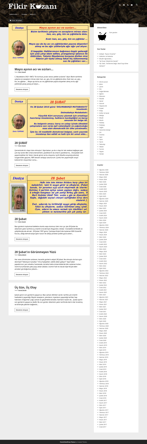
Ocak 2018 (102, 398)
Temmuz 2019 (104, 355)
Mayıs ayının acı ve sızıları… (49, 44)
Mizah (101, 118)
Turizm (101, 149)
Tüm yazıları (113, 32)
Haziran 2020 (103, 328)
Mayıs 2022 (103, 278)
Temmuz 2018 (104, 384)
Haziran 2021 (103, 299)
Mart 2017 (102, 422)
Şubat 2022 (103, 285)
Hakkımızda (13, 14)
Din (100, 89)
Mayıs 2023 (103, 251)
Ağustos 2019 (103, 352)
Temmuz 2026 (104, 172)
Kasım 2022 (103, 263)
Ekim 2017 (102, 405)
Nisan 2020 (103, 333)
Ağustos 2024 (103, 225)
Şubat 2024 (103, 239)
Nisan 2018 (103, 391)
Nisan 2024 (103, 235)
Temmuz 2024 (104, 227)
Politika (101, 123)
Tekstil (101, 147)
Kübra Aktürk (22, 255)
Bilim (101, 84)
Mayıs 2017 (103, 417)
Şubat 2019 (103, 367)
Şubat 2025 (103, 211)
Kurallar (24, 14)
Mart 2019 (102, 364)
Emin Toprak (22, 72)
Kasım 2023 (103, 247)
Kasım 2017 (103, 403)
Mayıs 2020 (103, 331)
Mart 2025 (102, 208)
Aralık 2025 (103, 189)
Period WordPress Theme (67, 442)
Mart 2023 (102, 254)
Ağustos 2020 (103, 323)
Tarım (101, 142)
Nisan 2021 (103, 304)
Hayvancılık (103, 106)
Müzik (101, 120)
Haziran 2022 (103, 275)
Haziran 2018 (103, 386)
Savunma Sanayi (104, 130)
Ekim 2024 (102, 220)
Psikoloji (102, 125)
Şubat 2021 (103, 309)
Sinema (101, 135)
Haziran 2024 (103, 230)
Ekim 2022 (102, 266)
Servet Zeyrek (22, 290)
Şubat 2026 (103, 184)
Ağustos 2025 (103, 199)
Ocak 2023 (102, 259)
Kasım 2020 (103, 316)
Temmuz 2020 (104, 326)
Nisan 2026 (103, 179)
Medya (101, 115)
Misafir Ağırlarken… (105, 59)
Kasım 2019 (103, 345)
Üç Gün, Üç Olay (25, 287)
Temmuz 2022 (104, 273)
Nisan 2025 (103, 206)
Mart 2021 (102, 307)
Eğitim (101, 94)
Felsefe (101, 99)
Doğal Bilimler (104, 91)
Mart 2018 (102, 393)
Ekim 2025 (102, 194)
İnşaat (101, 108)
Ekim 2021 (102, 295)
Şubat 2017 (103, 424)
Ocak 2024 (102, 242)
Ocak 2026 (102, 187)
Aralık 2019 (103, 343)
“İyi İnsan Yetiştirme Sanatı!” (108, 61)
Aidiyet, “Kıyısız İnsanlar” (107, 54)
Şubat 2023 (103, 256)
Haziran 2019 (103, 357)
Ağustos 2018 (103, 381)
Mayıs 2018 (103, 388)
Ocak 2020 (102, 340)
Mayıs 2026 (103, 177)
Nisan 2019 (103, 362)
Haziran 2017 (103, 415)
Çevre (101, 87)
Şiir (100, 132)
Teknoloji (102, 144)
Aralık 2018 (103, 372)
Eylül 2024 (102, 223)
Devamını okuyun (22, 89)
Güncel (101, 103)
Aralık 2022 (103, 261)
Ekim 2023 (102, 249)
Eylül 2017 (102, 408)
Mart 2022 (102, 283)
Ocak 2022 (102, 287)
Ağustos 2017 (103, 410)
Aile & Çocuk (103, 82)
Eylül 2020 (102, 321)
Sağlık (101, 127)
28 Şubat (49, 193)
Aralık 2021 (103, 290)
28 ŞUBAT (49, 117)
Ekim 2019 (102, 348)
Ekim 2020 (102, 319)
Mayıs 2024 (103, 232)
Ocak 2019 (102, 369)
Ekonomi (102, 96)
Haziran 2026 (103, 175)
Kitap (101, 111)
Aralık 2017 (103, 400)
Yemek (101, 154)
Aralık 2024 (103, 215)
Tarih (101, 139)
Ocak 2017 (102, 427)
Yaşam (101, 151)
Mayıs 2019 (103, 360)
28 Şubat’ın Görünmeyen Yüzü (35, 252)
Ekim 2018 (102, 376)
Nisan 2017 (103, 420)
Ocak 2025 (102, 213)
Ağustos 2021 (103, 297)
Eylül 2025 (102, 196)
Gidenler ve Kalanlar (106, 56)
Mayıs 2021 (103, 302)
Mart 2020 (102, 336)
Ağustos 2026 (103, 170)
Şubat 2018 (103, 396)
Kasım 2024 (103, 218)
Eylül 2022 (102, 268)
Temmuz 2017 (104, 412)
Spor (100, 137)
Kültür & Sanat (104, 113)
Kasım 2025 (103, 191)
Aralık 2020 (103, 314)
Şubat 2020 (103, 338)
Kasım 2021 (103, 292)
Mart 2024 (102, 237)
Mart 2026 (102, 182)
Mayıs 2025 (103, 203)
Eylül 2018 (102, 379)
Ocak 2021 (102, 311)
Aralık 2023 (103, 244)
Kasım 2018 (103, 374)
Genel (101, 101)
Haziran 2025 (103, 201)
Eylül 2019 (102, 350)
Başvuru (33, 14)
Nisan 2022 (103, 280)
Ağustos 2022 (103, 271)
